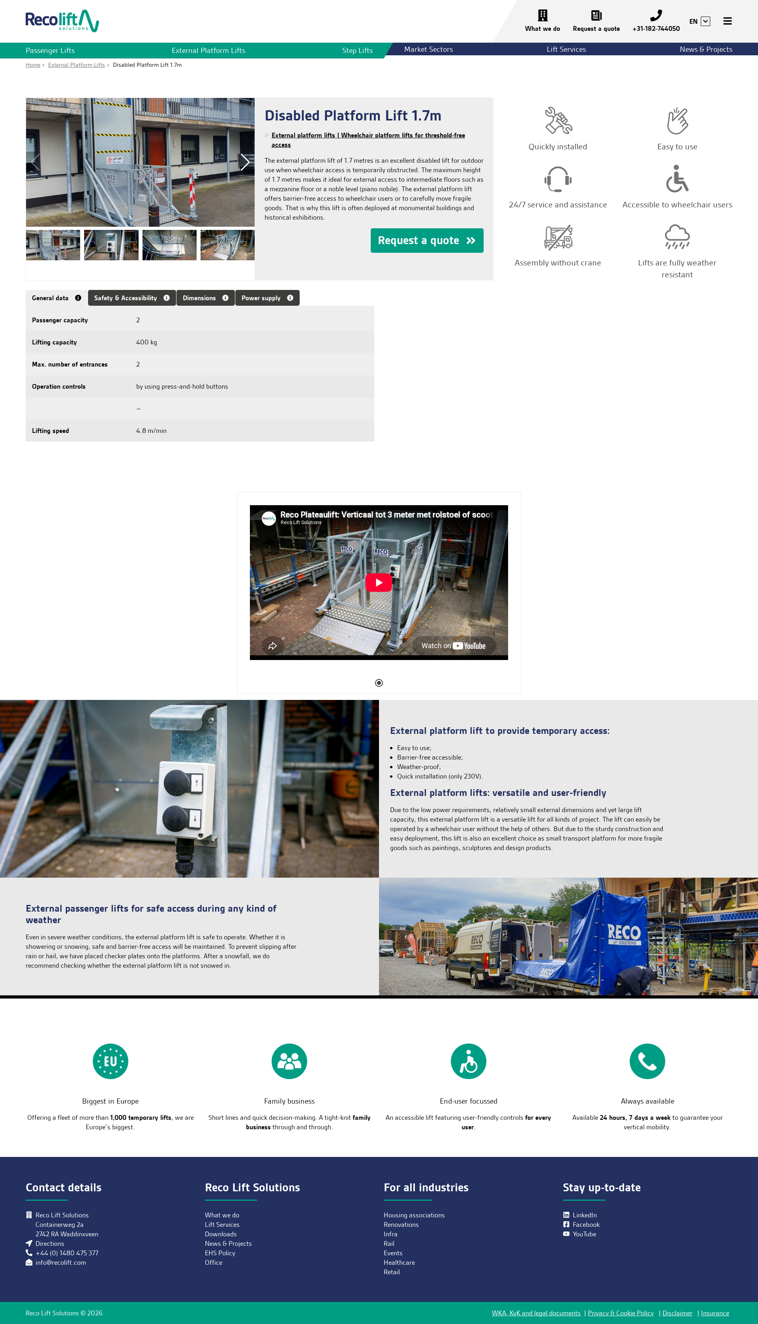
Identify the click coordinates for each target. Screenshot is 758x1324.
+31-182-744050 (656, 28)
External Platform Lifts (208, 50)
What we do (542, 28)
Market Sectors (428, 49)
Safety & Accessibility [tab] (125, 297)
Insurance (715, 1313)
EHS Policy (220, 1253)
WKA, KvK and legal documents (536, 1313)
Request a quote (596, 28)
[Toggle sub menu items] (705, 21)
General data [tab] (50, 297)
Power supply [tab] (261, 297)
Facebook (586, 1224)
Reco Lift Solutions (62, 21)
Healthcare (399, 1262)
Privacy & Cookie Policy (621, 1313)
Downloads (221, 1234)
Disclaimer (677, 1313)
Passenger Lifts (50, 50)
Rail (389, 1243)
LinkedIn (585, 1215)
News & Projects (706, 49)
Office (213, 1262)
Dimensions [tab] (199, 297)
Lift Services (566, 49)
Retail (392, 1272)
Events (393, 1253)
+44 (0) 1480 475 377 (67, 1253)
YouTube (584, 1234)
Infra (391, 1234)
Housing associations (414, 1215)
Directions (50, 1243)
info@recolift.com (61, 1262)
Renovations (401, 1224)
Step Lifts (357, 50)
